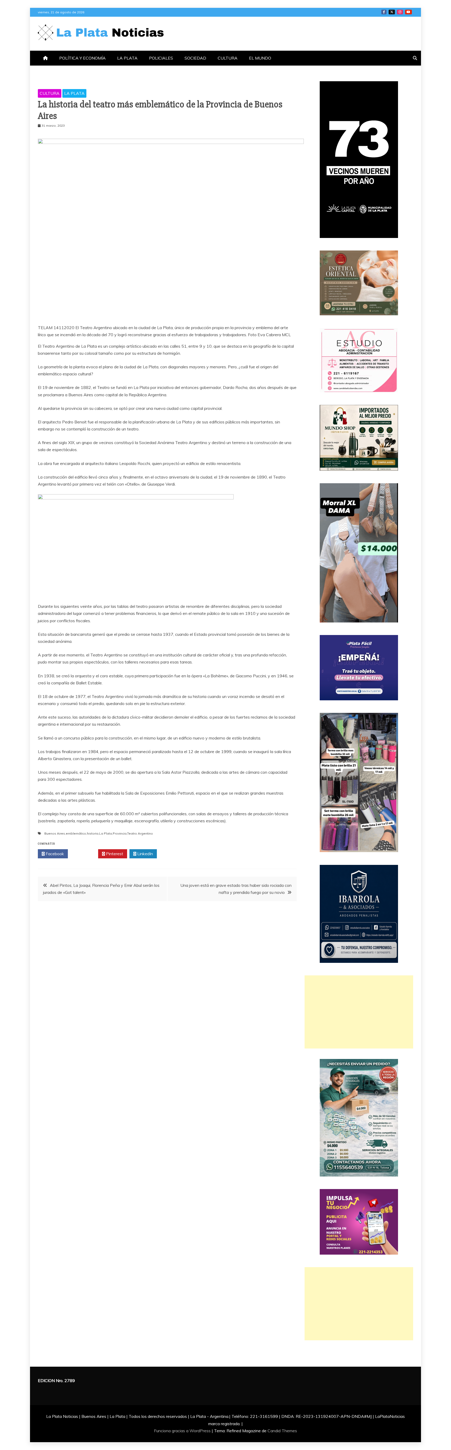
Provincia (120, 833)
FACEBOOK (384, 12)
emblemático (76, 833)
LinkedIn (144, 853)
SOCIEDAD (195, 58)
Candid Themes (282, 1430)
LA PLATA (127, 58)
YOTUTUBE (408, 12)
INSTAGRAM (400, 12)
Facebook (54, 853)
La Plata (105, 833)
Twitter (84, 853)
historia (92, 833)
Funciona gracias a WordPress (183, 1430)
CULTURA (228, 58)
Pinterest (114, 853)
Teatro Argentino (140, 833)
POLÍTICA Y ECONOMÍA (82, 58)
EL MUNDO (260, 58)
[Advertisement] (359, 1012)
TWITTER (392, 12)
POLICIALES (161, 58)
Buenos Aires (54, 833)
